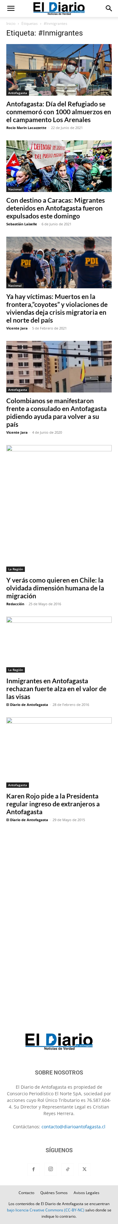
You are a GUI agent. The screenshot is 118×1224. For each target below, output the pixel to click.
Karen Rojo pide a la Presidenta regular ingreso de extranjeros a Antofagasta (53, 803)
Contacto (26, 1192)
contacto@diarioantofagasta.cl (73, 1127)
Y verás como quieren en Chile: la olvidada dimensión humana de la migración (55, 588)
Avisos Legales (86, 1192)
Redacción (15, 603)
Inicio (10, 23)
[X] (84, 1169)
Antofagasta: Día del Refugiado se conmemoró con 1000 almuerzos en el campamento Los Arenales (58, 111)
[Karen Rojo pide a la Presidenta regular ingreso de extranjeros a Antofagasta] (59, 752)
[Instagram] (50, 1169)
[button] (11, 8)
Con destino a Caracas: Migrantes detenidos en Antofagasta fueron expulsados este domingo (55, 208)
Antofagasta (17, 93)
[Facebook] (33, 1169)
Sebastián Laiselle (21, 224)
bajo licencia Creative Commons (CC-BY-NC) (45, 1210)
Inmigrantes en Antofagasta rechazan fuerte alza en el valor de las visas (56, 688)
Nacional (15, 189)
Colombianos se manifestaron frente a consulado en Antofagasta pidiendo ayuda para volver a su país (56, 412)
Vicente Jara (17, 328)
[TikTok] (67, 1169)
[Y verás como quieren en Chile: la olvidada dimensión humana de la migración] (59, 508)
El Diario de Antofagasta (27, 704)
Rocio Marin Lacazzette (26, 127)
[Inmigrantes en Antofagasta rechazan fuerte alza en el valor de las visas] (59, 645)
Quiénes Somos (54, 1192)
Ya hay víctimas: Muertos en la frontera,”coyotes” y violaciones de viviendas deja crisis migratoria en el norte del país (57, 308)
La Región (15, 569)
